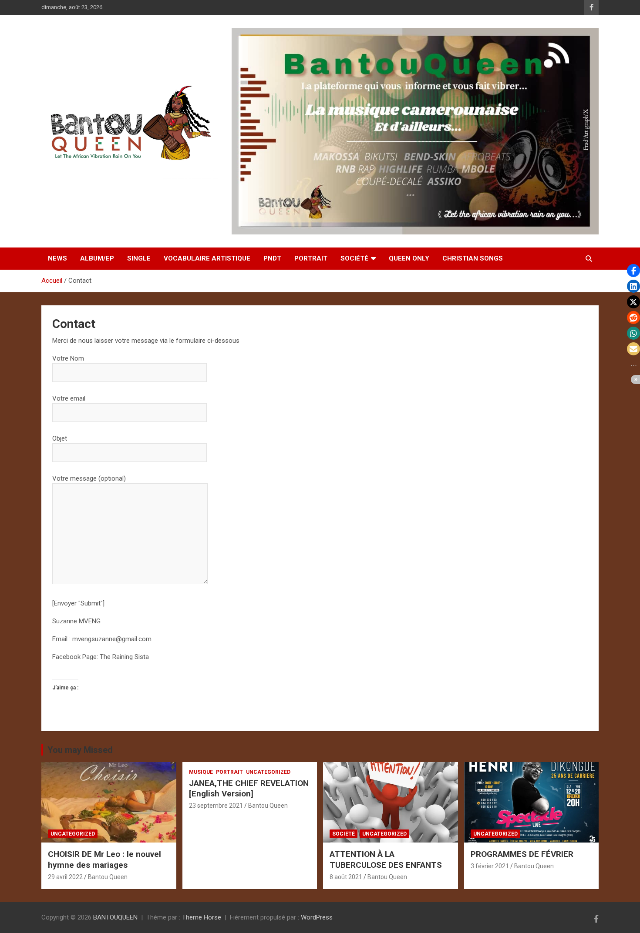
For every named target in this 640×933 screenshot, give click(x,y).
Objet (59, 438)
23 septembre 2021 (216, 805)
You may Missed (80, 750)
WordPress (317, 917)
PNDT (272, 258)
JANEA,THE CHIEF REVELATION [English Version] (249, 788)
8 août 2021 (346, 876)
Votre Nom (68, 358)
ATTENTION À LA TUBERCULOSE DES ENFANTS (386, 859)
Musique (201, 772)
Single (139, 258)
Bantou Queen (108, 876)
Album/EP (97, 258)
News (57, 258)
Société (354, 258)
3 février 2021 (490, 866)
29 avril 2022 (65, 876)
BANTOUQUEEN (115, 917)
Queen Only (409, 258)
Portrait (310, 258)
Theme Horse (201, 917)
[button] (633, 270)
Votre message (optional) (89, 478)
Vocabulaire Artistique (207, 258)
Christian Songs (472, 258)
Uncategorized (73, 834)
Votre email (68, 398)
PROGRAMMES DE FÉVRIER (522, 854)
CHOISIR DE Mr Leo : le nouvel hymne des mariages (104, 859)
